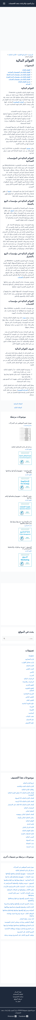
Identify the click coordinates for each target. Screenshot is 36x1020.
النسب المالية (30, 837)
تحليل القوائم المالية (28, 830)
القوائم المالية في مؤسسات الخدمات (19, 79)
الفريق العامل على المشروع (25, 932)
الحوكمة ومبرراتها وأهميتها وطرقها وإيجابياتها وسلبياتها (18, 910)
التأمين (32, 672)
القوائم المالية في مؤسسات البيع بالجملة (18, 74)
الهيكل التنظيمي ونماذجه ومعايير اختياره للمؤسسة (19, 922)
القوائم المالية (26, 70)
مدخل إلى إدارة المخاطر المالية (21, 447)
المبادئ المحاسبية (18, 102)
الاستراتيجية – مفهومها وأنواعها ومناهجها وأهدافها (19, 471)
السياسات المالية (29, 808)
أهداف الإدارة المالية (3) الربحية (24, 801)
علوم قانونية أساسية (28, 703)
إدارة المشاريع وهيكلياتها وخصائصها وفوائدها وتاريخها (19, 925)
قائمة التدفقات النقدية (27, 834)
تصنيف (28, 148)
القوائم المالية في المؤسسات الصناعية (19, 72)
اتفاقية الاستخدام (18, 994)
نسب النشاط (30, 843)
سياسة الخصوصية (18, 996)
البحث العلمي (30, 669)
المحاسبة (31, 713)
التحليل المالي (30, 811)
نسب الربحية (30, 847)
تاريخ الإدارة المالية (28, 783)
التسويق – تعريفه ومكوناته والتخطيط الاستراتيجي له (20, 548)
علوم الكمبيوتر (29, 723)
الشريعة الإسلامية (29, 694)
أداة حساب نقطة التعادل (27, 919)
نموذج (24, 318)
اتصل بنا (18, 1001)
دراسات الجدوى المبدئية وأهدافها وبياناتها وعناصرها (19, 904)
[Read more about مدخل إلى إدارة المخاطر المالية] (25, 458)
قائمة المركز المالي (28, 827)
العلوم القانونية (29, 688)
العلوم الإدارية (28, 449)
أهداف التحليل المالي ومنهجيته (25, 814)
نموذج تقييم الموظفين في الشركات (20, 423)
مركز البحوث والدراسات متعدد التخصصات (21, 3)
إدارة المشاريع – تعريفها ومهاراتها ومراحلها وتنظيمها (21, 522)
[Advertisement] (18, 26)
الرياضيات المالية (29, 678)
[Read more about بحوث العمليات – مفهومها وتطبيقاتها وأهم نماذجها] (25, 509)
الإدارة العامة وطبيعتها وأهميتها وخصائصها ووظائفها (19, 907)
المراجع (28, 84)
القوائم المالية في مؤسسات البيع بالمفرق (18, 77)
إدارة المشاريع (28, 525)
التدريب (31, 675)
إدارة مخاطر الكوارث (28, 662)
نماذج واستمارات (28, 425)
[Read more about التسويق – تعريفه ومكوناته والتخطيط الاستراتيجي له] (25, 560)
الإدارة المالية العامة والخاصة (25, 786)
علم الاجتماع (30, 719)
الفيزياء (32, 707)
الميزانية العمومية (23, 390)
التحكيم (32, 690)
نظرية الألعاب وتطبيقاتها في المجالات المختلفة (20, 890)
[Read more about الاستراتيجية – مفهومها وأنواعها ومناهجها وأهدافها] (25, 483)
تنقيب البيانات (30, 716)
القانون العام (30, 700)
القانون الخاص (30, 697)
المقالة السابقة (18, 403)
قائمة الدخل (30, 824)
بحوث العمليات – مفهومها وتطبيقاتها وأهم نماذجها (18, 497)
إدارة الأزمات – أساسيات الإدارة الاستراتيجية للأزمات (18, 886)
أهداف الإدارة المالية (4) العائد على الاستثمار (21, 804)
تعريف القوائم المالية (24, 82)
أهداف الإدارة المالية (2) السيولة (24, 798)
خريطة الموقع (18, 999)
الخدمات (20, 277)
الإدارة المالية (30, 665)
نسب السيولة (30, 840)
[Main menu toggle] (4, 3)
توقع (9, 191)
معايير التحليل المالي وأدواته (26, 817)
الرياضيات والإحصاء (28, 682)
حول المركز (18, 992)
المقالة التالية (18, 407)
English (31, 656)
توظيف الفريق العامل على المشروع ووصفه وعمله (19, 935)
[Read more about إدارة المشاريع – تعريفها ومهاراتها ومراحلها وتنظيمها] (25, 534)
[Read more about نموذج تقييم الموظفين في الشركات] (25, 434)
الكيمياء (31, 710)
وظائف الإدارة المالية (28, 789)
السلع (12, 210)
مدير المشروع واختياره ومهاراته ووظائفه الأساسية (19, 928)
